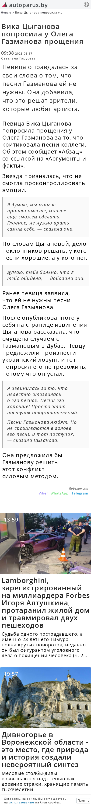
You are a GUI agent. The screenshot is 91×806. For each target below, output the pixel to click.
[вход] (86, 5)
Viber (43, 493)
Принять (83, 800)
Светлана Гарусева (18, 58)
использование (21, 802)
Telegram (80, 493)
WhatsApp (60, 493)
